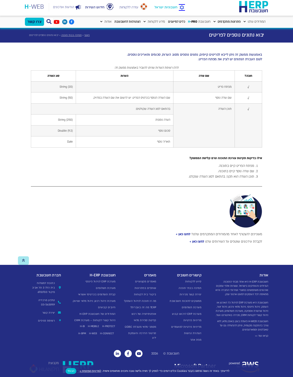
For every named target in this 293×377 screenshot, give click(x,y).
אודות (107, 22)
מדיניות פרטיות (192, 320)
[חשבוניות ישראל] (182, 7)
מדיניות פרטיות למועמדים (186, 327)
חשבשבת (199, 22)
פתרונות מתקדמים (229, 22)
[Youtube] (139, 353)
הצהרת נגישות (192, 333)
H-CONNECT (107, 333)
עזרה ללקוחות (128, 7)
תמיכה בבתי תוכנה (71, 35)
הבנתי (71, 370)
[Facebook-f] (71, 21)
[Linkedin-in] (64, 21)
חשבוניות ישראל (165, 7)
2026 (154, 353)
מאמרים (150, 275)
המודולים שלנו (256, 22)
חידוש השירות (94, 7)
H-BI (82, 326)
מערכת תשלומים (192, 307)
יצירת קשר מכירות (190, 294)
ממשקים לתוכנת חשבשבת (185, 301)
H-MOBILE (93, 326)
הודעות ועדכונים (63, 7)
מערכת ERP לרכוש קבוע (186, 314)
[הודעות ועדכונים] (79, 7)
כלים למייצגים (176, 22)
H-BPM (82, 333)
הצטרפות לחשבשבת (127, 22)
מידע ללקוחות (156, 22)
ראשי (87, 35)
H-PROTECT (108, 326)
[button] (49, 22)
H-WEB (93, 333)
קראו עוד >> (261, 336)
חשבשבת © (171, 353)
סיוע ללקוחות (193, 281)
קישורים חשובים (189, 275)
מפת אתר (196, 340)
